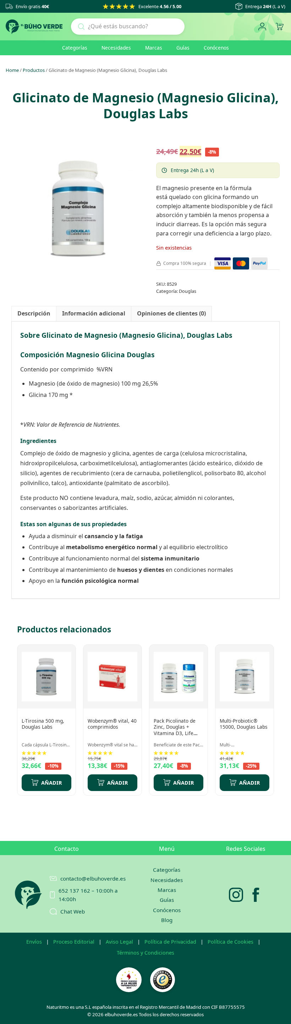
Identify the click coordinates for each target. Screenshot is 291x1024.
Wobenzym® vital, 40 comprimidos (112, 723)
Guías (183, 47)
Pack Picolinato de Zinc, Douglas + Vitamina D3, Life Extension (175, 730)
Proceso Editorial (73, 941)
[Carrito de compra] (279, 27)
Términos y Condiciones (145, 952)
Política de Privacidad (170, 941)
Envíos (34, 941)
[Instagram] (236, 895)
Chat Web (72, 911)
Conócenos (216, 47)
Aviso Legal (119, 941)
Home (12, 70)
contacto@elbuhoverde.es (89, 878)
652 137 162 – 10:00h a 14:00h (88, 895)
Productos (34, 70)
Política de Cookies (230, 941)
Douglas (187, 291)
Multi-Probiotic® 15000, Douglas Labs (244, 723)
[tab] (33, 313)
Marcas (153, 47)
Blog (166, 919)
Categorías (74, 47)
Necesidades (116, 47)
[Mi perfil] (262, 27)
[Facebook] (256, 895)
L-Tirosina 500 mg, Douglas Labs (43, 723)
